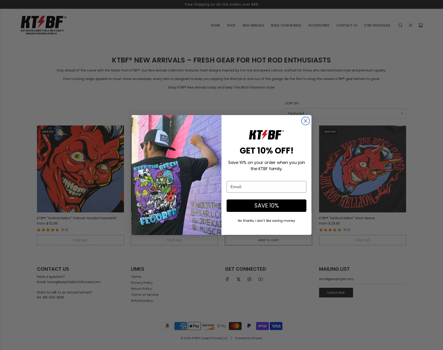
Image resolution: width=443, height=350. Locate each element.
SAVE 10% (266, 205)
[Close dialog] (306, 121)
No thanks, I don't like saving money (266, 220)
